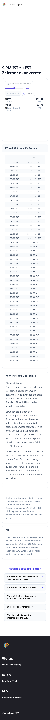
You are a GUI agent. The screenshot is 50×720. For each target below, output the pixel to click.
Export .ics (14, 93)
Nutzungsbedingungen (12, 664)
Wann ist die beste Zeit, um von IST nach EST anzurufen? (22, 597)
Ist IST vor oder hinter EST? (20, 606)
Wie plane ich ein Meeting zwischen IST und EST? (19, 616)
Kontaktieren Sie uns (12, 697)
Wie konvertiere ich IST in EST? (21, 587)
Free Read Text (9, 681)
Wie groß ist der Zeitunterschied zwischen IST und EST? (22, 578)
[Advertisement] (25, 36)
